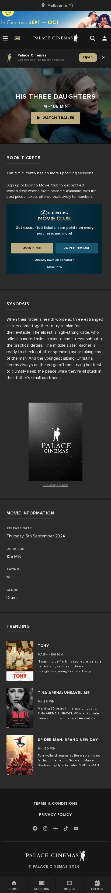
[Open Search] (92, 38)
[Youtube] (76, 829)
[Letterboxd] (55, 828)
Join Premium (76, 248)
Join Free (32, 248)
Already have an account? (54, 260)
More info (54, 267)
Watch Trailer (58, 117)
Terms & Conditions (55, 803)
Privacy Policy (55, 814)
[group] (55, 5)
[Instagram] (45, 829)
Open (88, 57)
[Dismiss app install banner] (103, 57)
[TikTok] (65, 828)
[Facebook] (35, 829)
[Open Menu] (5, 38)
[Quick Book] (17, 38)
